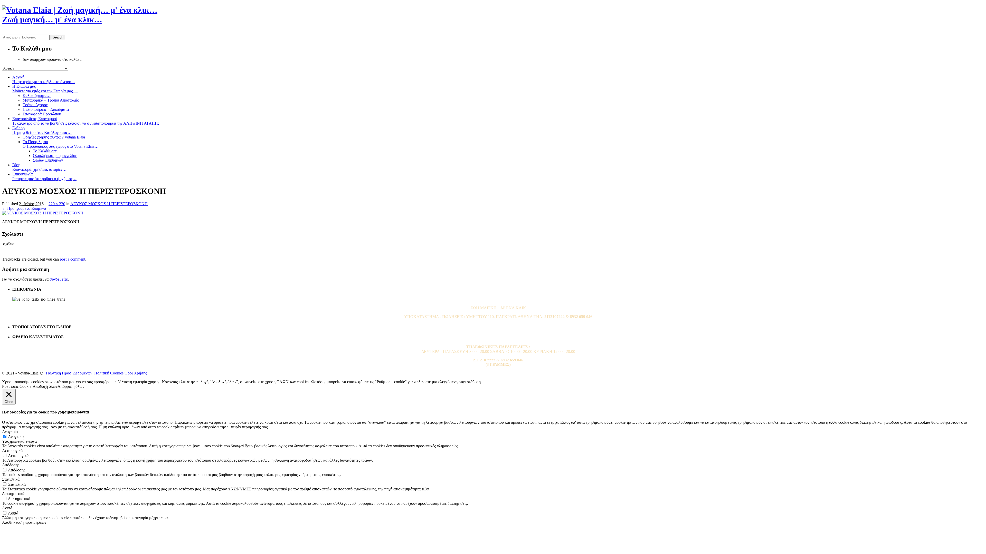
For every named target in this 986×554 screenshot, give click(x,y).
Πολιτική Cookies (109, 373)
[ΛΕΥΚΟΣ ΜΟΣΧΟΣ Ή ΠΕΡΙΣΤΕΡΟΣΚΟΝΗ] (42, 213)
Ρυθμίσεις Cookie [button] (16, 386)
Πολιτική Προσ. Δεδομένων (69, 373)
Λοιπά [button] (7, 508)
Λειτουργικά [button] (12, 450)
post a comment (72, 259)
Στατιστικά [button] (11, 479)
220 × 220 (57, 204)
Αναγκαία (16, 436)
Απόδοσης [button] (10, 465)
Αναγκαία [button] (10, 431)
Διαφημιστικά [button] (13, 493)
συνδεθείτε (59, 279)
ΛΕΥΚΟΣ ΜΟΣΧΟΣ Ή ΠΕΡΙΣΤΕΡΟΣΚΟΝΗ (109, 204)
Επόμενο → (41, 208)
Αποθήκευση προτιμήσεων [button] (24, 522)
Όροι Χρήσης (136, 373)
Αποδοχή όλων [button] (45, 386)
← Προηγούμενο (16, 208)
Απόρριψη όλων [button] (71, 386)
